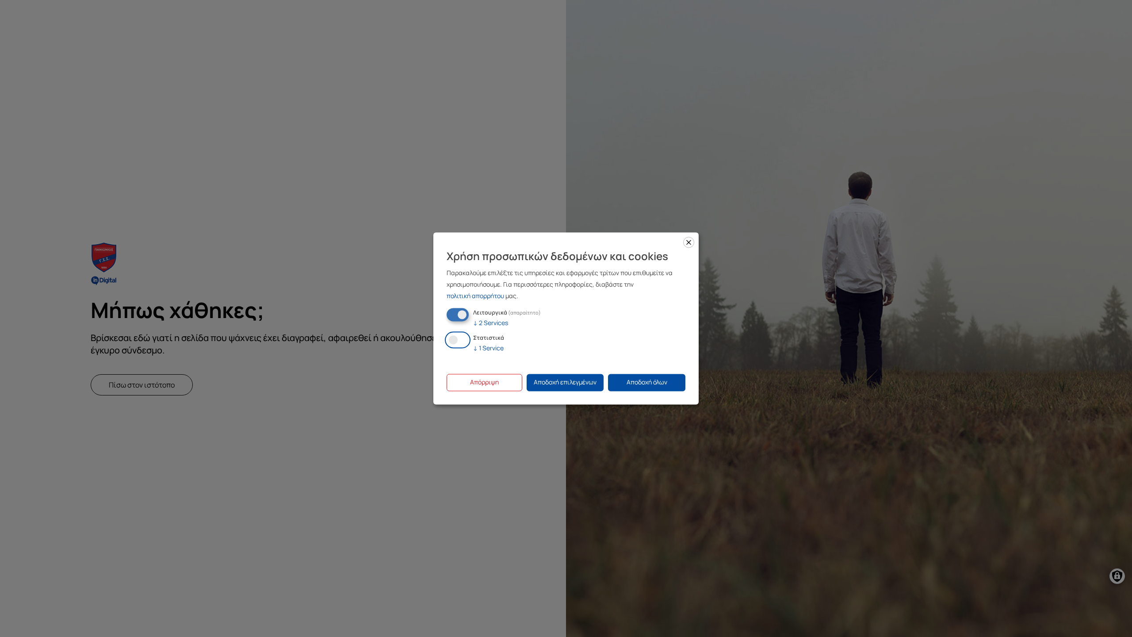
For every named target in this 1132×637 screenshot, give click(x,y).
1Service (488, 348)
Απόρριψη (484, 382)
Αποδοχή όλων (647, 382)
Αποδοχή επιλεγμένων (565, 382)
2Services (490, 322)
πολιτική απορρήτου (475, 296)
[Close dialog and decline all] (688, 242)
